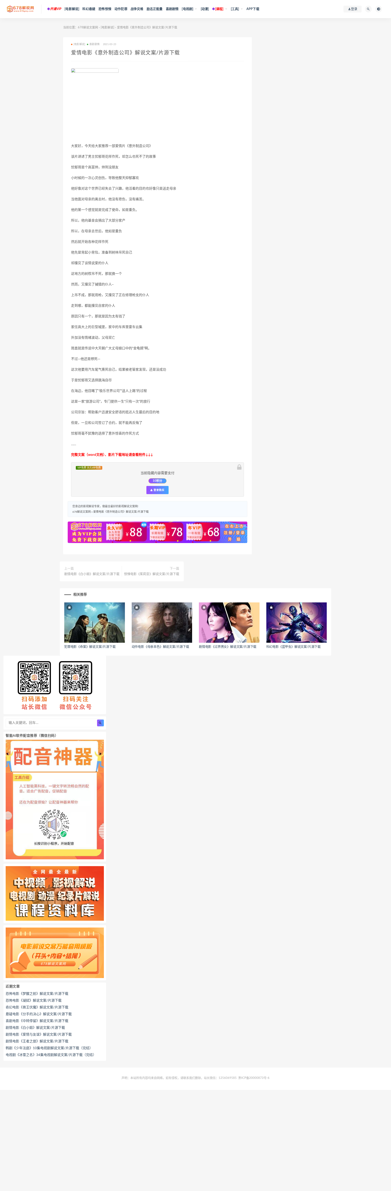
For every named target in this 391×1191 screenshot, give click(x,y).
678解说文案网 (88, 27)
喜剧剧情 (172, 9)
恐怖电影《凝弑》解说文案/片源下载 (34, 1000)
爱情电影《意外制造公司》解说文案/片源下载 (121, 511)
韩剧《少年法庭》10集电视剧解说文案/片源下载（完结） (49, 1048)
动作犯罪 (120, 9)
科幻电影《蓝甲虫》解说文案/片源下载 (293, 646)
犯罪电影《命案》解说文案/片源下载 (90, 646)
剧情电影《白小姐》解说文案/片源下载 (91, 574)
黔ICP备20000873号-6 (253, 1078)
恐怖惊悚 (104, 9)
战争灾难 (137, 9)
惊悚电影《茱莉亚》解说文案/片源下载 (151, 574)
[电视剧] (187, 9)
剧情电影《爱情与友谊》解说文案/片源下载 (39, 1034)
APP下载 (252, 9)
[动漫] (205, 9)
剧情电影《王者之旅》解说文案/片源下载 (37, 1041)
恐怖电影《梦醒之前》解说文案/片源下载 (37, 993)
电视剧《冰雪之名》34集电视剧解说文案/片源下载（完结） (51, 1055)
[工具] (235, 9)
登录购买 (159, 490)
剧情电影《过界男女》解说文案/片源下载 (227, 646)
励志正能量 (155, 9)
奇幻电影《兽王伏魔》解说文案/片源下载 (37, 1007)
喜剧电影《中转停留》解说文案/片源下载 (37, 1021)
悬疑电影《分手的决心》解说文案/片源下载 (39, 1014)
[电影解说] (71, 9)
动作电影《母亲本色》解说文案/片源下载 (160, 646)
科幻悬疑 (88, 9)
